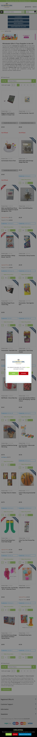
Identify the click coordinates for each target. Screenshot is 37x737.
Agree (13, 373)
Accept (9, 734)
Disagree (23, 373)
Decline (15, 734)
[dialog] (18, 368)
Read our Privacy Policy (24, 734)
